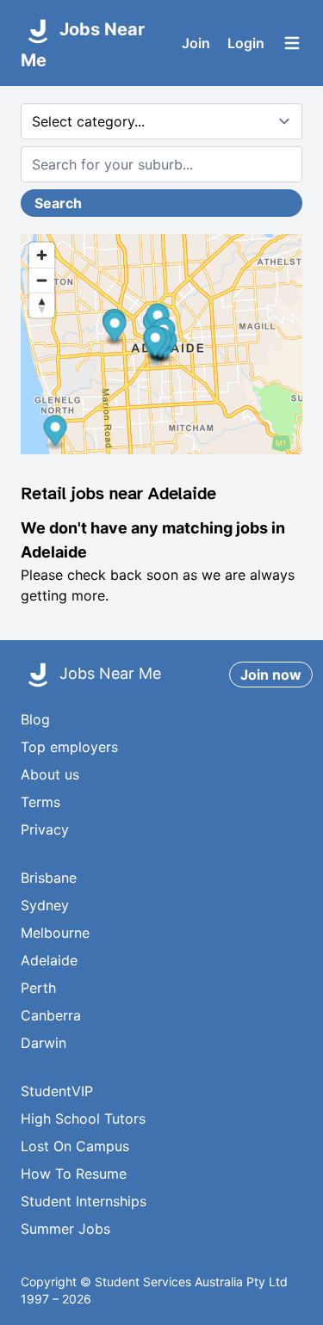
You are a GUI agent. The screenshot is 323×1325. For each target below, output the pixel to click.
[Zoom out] (41, 280)
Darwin (43, 1042)
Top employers (69, 746)
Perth (38, 987)
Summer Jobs (65, 1228)
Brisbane (49, 877)
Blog (35, 719)
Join (196, 43)
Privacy (45, 829)
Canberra (51, 1015)
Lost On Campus (75, 1146)
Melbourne (55, 932)
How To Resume (74, 1173)
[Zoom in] (41, 255)
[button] (115, 329)
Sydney (45, 905)
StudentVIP (57, 1091)
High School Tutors (83, 1118)
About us (50, 774)
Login (245, 43)
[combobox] (161, 164)
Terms (40, 801)
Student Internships (83, 1201)
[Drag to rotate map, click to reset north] (41, 305)
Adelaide (49, 960)
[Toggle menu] (292, 43)
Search (58, 203)
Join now (270, 674)
